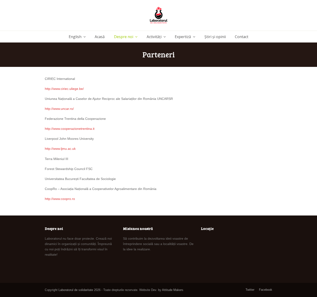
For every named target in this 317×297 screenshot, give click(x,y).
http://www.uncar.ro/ (59, 109)
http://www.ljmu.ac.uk (60, 148)
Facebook (265, 289)
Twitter (250, 289)
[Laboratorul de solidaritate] (158, 15)
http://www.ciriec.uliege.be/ (64, 89)
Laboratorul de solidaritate (75, 290)
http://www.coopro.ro (60, 199)
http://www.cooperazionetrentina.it (69, 129)
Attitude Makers (172, 290)
